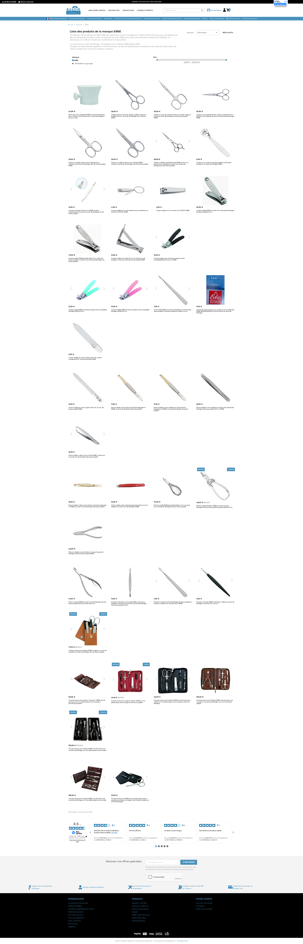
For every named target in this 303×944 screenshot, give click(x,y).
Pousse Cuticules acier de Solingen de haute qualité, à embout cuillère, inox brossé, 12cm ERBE (173, 602)
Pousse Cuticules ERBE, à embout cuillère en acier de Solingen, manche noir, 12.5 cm (215, 602)
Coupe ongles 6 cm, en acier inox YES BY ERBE (172, 210)
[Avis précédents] (90, 832)
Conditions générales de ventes (81, 909)
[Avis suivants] (233, 832)
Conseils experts (145, 10)
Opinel (134, 912)
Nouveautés (114, 10)
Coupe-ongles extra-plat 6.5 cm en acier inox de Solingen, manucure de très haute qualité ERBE (128, 259)
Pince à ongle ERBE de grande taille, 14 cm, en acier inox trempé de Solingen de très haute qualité (172, 506)
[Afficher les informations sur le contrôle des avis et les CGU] (86, 836)
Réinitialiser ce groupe (83, 63)
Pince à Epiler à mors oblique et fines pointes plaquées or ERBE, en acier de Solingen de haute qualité (171, 409)
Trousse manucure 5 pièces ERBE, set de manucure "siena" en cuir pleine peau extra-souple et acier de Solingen (172, 701)
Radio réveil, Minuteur (141, 915)
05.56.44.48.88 (10, 2)
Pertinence (207, 32)
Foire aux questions (76, 918)
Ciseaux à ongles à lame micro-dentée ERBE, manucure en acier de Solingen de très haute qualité (129, 163)
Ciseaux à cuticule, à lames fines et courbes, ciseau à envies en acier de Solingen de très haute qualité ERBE (172, 116)
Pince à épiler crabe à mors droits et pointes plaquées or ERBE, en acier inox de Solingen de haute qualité (87, 506)
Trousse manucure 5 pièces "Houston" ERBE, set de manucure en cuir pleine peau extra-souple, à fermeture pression (87, 701)
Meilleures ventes (97, 10)
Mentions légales (75, 906)
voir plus (114, 833)
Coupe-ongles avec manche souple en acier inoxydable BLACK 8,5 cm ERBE (169, 259)
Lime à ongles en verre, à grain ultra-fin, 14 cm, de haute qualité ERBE (86, 408)
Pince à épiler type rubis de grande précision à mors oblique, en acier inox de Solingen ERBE (129, 506)
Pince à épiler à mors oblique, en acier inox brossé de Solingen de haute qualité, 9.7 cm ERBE (215, 408)
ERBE (76, 60)
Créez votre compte (204, 909)
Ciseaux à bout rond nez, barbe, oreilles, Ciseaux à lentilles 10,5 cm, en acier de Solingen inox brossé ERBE (128, 116)
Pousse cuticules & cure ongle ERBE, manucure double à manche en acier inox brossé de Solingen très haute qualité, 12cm (129, 603)
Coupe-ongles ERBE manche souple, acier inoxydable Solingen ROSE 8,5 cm (130, 310)
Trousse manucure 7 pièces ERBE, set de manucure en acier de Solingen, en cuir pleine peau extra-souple (87, 749)
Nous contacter (27, 2)
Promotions (128, 10)
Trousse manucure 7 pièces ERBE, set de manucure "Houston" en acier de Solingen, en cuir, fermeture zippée (214, 701)
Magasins (72, 927)
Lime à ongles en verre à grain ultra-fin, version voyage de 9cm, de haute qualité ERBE (85, 358)
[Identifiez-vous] (224, 11)
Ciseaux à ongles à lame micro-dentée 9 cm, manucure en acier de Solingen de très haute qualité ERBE (87, 164)
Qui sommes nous (75, 915)
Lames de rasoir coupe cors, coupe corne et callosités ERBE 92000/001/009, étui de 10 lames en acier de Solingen (215, 311)
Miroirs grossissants (140, 909)
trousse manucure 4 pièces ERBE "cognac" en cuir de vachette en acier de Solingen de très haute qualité (87, 651)
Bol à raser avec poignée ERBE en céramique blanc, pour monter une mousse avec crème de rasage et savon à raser (87, 116)
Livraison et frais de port (78, 903)
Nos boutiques (216, 10)
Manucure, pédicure (140, 906)
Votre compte (204, 899)
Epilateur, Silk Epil (139, 903)
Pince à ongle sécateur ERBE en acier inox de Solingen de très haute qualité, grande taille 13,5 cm (214, 506)
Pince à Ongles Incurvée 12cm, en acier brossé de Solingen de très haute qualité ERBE (86, 552)
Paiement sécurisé (75, 912)
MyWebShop (182, 941)
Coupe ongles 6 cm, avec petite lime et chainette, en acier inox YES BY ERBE (129, 211)
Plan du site (73, 924)
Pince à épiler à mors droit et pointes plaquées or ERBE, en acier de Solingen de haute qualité (128, 408)
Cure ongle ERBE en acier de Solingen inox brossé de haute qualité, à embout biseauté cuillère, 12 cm (172, 310)
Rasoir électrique (139, 918)
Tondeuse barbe (138, 921)
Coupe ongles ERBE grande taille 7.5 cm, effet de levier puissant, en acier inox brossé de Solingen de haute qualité (86, 259)
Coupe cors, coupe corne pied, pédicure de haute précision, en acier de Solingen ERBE (213, 163)
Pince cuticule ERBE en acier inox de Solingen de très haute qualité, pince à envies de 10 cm (87, 602)
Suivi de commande (204, 903)
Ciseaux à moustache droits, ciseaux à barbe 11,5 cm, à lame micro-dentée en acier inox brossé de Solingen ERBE (215, 116)
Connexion (200, 906)
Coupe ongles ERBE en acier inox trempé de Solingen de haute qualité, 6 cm (215, 211)
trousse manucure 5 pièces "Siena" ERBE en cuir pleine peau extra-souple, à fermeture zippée (128, 701)
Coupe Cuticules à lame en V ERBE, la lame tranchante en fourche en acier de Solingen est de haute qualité (86, 212)
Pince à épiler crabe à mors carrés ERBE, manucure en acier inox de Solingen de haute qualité (87, 456)
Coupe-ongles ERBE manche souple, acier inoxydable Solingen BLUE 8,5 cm (88, 310)
